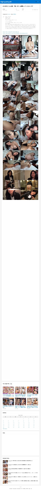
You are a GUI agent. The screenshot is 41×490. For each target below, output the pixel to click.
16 (28, 422)
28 (18, 427)
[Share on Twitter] (34, 9)
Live (31, 488)
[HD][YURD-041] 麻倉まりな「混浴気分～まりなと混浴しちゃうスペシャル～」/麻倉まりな (22, 476)
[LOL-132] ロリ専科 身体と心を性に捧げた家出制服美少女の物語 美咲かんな (20, 460)
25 (3, 427)
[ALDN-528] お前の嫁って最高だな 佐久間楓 (32, 395)
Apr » (6, 428)
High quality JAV (6, 2)
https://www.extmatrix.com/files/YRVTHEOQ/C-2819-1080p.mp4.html (15, 33)
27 (13, 427)
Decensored (19, 488)
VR (21, 488)
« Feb (4, 428)
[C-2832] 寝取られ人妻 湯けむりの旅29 (8, 407)
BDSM (27, 488)
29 (23, 427)
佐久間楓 (14, 14)
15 (23, 422)
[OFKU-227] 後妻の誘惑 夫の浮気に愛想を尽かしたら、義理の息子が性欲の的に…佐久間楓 (20, 395)
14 (18, 422)
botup (4, 9)
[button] (37, 1)
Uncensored (14, 488)
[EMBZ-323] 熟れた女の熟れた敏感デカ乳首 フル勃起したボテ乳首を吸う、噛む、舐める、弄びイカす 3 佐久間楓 (32, 407)
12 (8, 422)
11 (3, 422)
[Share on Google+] (37, 9)
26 (8, 427)
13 (13, 422)
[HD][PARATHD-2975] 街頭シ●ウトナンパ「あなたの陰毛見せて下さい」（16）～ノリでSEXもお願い (23, 473)
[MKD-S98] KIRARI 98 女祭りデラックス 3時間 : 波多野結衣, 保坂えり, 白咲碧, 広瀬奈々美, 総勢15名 (23, 481)
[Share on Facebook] (32, 9)
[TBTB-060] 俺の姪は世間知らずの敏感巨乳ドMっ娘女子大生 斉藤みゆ (19, 468)
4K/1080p (24, 488)
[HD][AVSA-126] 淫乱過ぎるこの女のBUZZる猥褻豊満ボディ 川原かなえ (19, 464)
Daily (29, 488)
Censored (9, 14)
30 (28, 427)
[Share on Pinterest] (36, 9)
